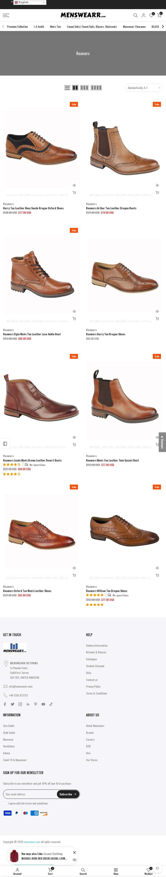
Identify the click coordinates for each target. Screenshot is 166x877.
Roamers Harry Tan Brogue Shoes (105, 334)
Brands (90, 732)
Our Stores (92, 760)
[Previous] (3, 26)
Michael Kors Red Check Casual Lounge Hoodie (44, 858)
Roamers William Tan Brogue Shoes (106, 591)
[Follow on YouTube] (43, 704)
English (23, 2)
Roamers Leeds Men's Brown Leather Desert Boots (32, 460)
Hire (88, 753)
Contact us (92, 679)
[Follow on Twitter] (12, 704)
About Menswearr (95, 725)
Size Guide (8, 725)
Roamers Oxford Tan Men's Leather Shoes (27, 591)
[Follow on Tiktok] (51, 704)
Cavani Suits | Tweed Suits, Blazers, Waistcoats (92, 26)
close (8, 1)
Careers (90, 739)
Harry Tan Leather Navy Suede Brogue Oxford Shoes (33, 208)
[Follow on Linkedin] (28, 704)
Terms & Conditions (96, 693)
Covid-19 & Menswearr (15, 760)
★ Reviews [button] (162, 442)
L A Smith (39, 26)
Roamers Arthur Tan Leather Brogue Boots (111, 208)
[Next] (162, 26)
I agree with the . (28, 803)
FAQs (88, 673)
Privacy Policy (93, 686)
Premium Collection (17, 26)
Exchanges (91, 659)
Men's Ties (55, 26)
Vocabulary (8, 746)
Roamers (8, 204)
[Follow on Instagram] (20, 704)
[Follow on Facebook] (5, 704)
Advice (6, 753)
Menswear (8, 739)
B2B (88, 746)
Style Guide (9, 732)
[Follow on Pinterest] (35, 704)
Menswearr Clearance (134, 26)
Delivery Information (96, 645)
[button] (11, 474)
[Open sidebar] (5, 444)
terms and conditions (36, 803)
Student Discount (95, 666)
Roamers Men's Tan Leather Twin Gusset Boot (112, 460)
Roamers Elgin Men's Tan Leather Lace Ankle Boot (32, 334)
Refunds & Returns (96, 652)
